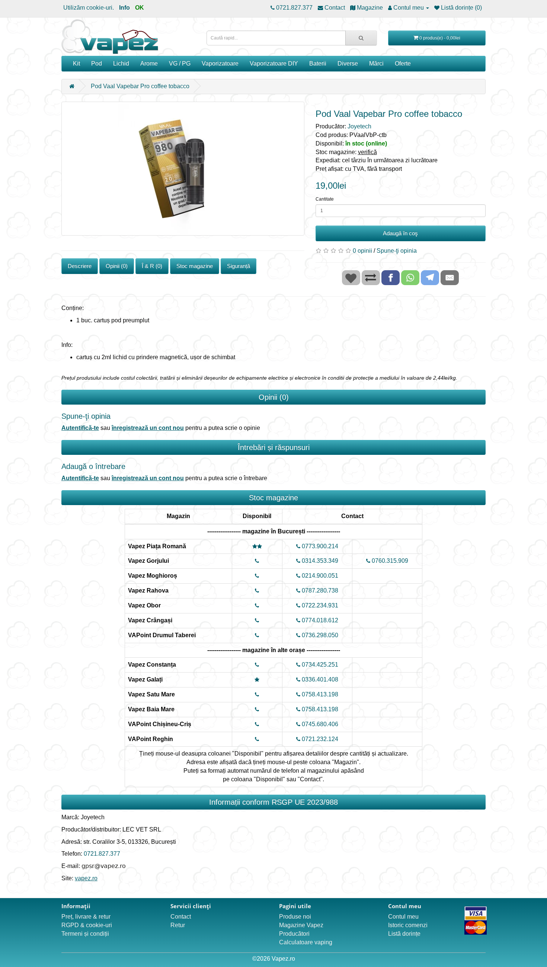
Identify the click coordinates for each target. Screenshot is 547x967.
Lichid (121, 63)
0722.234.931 (319, 605)
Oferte (403, 63)
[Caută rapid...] (361, 38)
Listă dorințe (404, 934)
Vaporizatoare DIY (274, 63)
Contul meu (403, 916)
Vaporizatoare (220, 63)
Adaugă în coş (400, 233)
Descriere (80, 266)
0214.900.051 (319, 575)
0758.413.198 (319, 694)
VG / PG (180, 63)
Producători (294, 934)
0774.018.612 (319, 620)
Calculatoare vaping (305, 942)
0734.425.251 (319, 664)
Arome (149, 63)
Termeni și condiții (85, 934)
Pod (96, 63)
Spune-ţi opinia (397, 251)
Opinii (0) (117, 266)
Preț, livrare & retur (86, 916)
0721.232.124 (319, 739)
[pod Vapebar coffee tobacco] (182, 169)
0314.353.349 (319, 561)
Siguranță (238, 266)
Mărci (376, 63)
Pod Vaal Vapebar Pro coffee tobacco (140, 86)
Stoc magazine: (346, 152)
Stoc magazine (194, 266)
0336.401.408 (319, 679)
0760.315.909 (389, 561)
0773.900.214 (319, 546)
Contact (180, 916)
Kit (76, 63)
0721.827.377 (102, 853)
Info (124, 7)
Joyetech (359, 126)
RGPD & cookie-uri (86, 925)
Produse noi (295, 916)
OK (139, 7)
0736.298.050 (319, 635)
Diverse (348, 63)
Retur (177, 925)
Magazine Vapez (301, 925)
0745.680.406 (319, 724)
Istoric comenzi (408, 925)
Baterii (317, 63)
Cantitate (325, 199)
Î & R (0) (152, 266)
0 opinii (362, 251)
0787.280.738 (319, 590)
